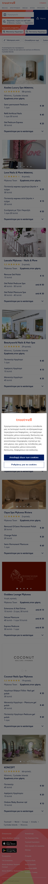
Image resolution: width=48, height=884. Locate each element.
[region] (24, 442)
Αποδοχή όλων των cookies (23, 457)
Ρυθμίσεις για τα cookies (24, 465)
